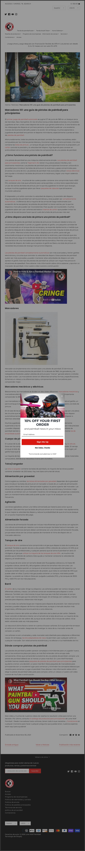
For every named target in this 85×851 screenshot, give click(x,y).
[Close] (62, 396)
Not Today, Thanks (42, 448)
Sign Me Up (42, 442)
